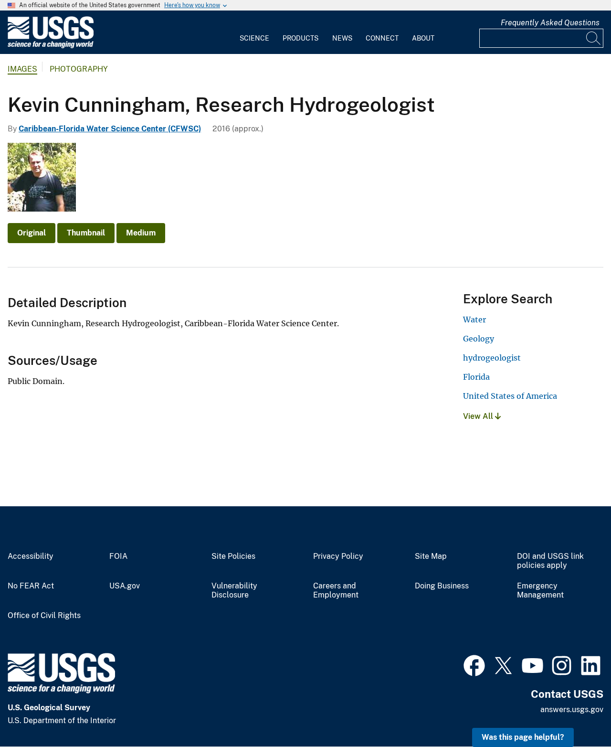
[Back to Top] (576, 712)
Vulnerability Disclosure (234, 590)
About (423, 38)
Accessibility (30, 556)
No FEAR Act (31, 586)
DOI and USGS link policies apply (550, 561)
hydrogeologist (492, 358)
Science (254, 38)
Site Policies (233, 556)
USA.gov (124, 586)
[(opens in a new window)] (474, 664)
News (342, 38)
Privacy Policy (338, 556)
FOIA (118, 556)
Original (31, 232)
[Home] (51, 46)
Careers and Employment (335, 590)
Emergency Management (540, 590)
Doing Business (442, 586)
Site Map (431, 556)
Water (474, 319)
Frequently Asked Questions (550, 22)
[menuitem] (254, 32)
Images (22, 69)
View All (479, 416)
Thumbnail (86, 232)
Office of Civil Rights (44, 615)
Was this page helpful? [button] (523, 737)
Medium (141, 232)
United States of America (510, 396)
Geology (478, 338)
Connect (382, 38)
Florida (476, 377)
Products (300, 38)
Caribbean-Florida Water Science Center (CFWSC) (110, 128)
